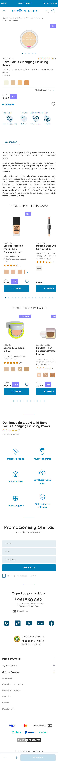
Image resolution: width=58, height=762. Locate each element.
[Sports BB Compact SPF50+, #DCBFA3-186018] (6, 369)
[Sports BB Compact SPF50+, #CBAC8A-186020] (20, 369)
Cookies (5, 702)
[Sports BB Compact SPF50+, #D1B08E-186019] (13, 369)
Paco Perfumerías (12, 658)
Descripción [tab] (11, 141)
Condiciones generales (12, 684)
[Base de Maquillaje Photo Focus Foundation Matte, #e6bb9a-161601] (6, 272)
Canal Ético (7, 696)
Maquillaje (13, 18)
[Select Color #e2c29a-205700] (13, 82)
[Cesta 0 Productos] (53, 11)
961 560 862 (29, 600)
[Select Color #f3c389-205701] (20, 82)
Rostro (21, 18)
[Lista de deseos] (27, 281)
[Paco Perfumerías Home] (25, 11)
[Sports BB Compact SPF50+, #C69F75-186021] (26, 369)
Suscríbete (29, 567)
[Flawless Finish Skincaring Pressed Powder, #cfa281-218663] (46, 375)
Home (5, 18)
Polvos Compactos (9, 21)
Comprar (16, 288)
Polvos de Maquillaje (34, 18)
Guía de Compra (11, 672)
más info (6, 75)
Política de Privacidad (11, 690)
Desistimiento (8, 709)
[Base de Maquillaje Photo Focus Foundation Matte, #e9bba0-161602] (13, 272)
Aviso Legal (7, 678)
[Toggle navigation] (4, 11)
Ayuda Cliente (9, 665)
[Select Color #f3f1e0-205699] (6, 82)
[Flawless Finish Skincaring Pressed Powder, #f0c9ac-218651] (39, 375)
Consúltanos (22, 611)
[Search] (47, 11)
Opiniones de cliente (31, 644)
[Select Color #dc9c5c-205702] (26, 82)
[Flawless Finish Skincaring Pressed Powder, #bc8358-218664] (52, 375)
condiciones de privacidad (25, 576)
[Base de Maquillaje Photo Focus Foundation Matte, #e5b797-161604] (20, 272)
